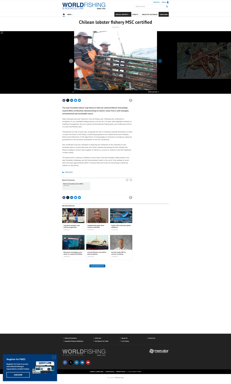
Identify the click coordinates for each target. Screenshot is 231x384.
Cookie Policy (109, 371)
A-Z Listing (125, 341)
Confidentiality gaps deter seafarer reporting (95, 226)
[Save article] (130, 100)
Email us (82, 362)
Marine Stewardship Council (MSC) (73, 184)
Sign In (164, 2)
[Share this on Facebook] (64, 100)
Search (166, 6)
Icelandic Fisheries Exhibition (74, 341)
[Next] (160, 61)
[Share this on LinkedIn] (71, 100)
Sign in (109, 96)
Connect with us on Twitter (70, 362)
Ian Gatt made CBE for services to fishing (118, 253)
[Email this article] (79, 100)
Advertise (98, 338)
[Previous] (71, 61)
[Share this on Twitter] (67, 100)
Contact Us (151, 338)
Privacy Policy (121, 371)
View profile (66, 185)
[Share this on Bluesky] (75, 100)
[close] (132, 96)
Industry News (69, 172)
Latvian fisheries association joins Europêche (96, 253)
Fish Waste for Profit (101, 341)
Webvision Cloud (120, 377)
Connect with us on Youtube (88, 362)
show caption (152, 92)
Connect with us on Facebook (65, 362)
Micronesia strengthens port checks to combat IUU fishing (72, 253)
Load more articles (97, 266)
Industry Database (71, 338)
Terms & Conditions (96, 371)
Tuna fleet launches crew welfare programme (71, 226)
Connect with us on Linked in (76, 362)
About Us (125, 338)
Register (156, 2)
